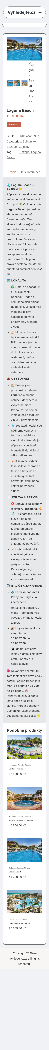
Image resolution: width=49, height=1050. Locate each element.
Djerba (11, 919)
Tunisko (21, 765)
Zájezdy (24, 146)
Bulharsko (29, 141)
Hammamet (13, 765)
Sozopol (12, 146)
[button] (38, 41)
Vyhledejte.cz (22, 12)
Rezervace (14, 124)
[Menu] (40, 12)
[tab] (12, 172)
